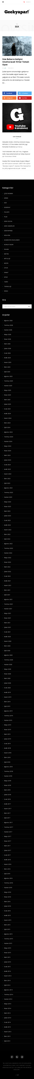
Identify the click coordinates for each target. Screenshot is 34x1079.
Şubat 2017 (7, 850)
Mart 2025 (7, 399)
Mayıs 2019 (7, 725)
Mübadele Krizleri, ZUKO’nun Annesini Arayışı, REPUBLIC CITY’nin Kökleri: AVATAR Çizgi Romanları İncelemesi (16, 144)
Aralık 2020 (7, 636)
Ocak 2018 (7, 799)
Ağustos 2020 (8, 655)
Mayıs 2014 (7, 1004)
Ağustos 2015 (8, 934)
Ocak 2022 (7, 576)
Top (17, 1075)
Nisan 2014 (7, 1008)
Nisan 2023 (7, 506)
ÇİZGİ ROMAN (8, 193)
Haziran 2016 (8, 887)
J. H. (5, 68)
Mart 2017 (7, 846)
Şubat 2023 (7, 516)
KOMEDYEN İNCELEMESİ (12, 240)
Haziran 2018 (8, 776)
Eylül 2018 (7, 762)
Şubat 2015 (7, 962)
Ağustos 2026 (8, 320)
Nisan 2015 (7, 952)
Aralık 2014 (7, 971)
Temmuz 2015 (8, 939)
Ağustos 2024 (8, 432)
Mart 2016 (7, 901)
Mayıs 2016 (7, 892)
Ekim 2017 (7, 813)
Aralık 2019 (7, 692)
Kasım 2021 (7, 585)
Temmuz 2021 (8, 604)
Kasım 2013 (7, 1032)
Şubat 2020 (7, 683)
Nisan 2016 (7, 897)
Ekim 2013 (7, 1036)
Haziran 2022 (8, 553)
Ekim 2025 (7, 367)
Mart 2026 (7, 344)
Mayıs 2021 (7, 613)
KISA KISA (7, 235)
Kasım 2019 (7, 697)
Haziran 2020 (8, 664)
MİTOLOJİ (7, 258)
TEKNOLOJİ (7, 286)
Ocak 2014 (7, 1022)
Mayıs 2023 (7, 502)
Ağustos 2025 (8, 376)
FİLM (5, 217)
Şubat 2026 (7, 348)
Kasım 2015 (7, 920)
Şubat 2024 (7, 460)
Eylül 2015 (7, 929)
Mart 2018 (7, 790)
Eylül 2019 (7, 706)
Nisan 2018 (7, 785)
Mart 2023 (7, 511)
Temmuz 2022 (8, 548)
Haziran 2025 (8, 385)
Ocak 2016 (7, 911)
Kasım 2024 (7, 418)
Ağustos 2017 (8, 822)
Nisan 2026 (7, 339)
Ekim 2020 (7, 646)
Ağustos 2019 (8, 711)
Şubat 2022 (7, 571)
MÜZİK (6, 263)
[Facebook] (12, 1057)
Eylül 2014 (7, 985)
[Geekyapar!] (17, 12)
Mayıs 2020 (7, 669)
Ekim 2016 (7, 869)
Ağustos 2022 (8, 544)
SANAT (6, 272)
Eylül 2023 (7, 483)
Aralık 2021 (7, 581)
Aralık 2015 (7, 915)
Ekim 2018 (7, 757)
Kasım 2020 (7, 641)
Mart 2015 (7, 957)
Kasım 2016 (7, 864)
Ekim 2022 (7, 534)
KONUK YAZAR (8, 244)
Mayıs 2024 (7, 446)
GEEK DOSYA (8, 221)
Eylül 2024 (7, 427)
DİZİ (5, 203)
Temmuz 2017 (8, 827)
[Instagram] (22, 1057)
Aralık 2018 (7, 748)
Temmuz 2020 (8, 660)
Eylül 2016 (7, 874)
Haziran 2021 (8, 609)
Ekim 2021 (7, 590)
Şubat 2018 (7, 794)
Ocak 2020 (7, 688)
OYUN (6, 268)
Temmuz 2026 (8, 325)
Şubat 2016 (7, 906)
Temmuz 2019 (8, 716)
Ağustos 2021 (8, 599)
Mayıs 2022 (7, 558)
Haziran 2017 (8, 832)
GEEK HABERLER (9, 226)
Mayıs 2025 (7, 390)
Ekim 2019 (7, 702)
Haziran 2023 (8, 497)
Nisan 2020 (7, 674)
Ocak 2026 (7, 353)
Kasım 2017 (7, 808)
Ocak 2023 (7, 520)
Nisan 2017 (7, 841)
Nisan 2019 (7, 729)
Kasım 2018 (7, 753)
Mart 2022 (7, 567)
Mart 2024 (7, 455)
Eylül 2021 (7, 595)
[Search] (24, 2)
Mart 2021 (7, 623)
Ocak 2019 (7, 743)
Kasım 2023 (7, 474)
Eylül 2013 (7, 1041)
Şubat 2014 (7, 1018)
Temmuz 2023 (8, 492)
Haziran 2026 (8, 330)
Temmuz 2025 (8, 381)
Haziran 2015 (8, 943)
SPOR (6, 277)
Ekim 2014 (7, 980)
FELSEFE (6, 212)
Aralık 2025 (7, 358)
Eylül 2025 (7, 372)
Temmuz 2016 (8, 883)
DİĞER (6, 198)
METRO (6, 254)
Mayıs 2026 (7, 334)
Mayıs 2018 (7, 781)
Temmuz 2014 (8, 994)
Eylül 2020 (7, 650)
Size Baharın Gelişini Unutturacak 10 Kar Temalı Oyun (15, 62)
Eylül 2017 (7, 818)
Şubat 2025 (7, 404)
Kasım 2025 (7, 362)
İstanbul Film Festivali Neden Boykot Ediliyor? (16, 161)
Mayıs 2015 (7, 948)
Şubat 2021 (7, 627)
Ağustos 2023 (8, 488)
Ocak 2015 (7, 966)
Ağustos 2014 (8, 990)
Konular (6, 249)
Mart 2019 (7, 734)
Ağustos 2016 (8, 878)
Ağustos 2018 (8, 767)
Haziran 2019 (8, 720)
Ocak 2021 (7, 632)
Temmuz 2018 (8, 771)
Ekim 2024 (7, 423)
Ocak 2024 (7, 465)
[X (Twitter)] (17, 1057)
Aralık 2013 (7, 1027)
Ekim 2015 (7, 925)
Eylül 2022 (7, 539)
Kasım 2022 (7, 530)
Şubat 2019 (7, 739)
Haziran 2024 (8, 441)
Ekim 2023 (7, 478)
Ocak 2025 (7, 409)
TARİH (6, 282)
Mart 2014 (7, 1013)
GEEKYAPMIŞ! (8, 231)
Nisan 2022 (7, 562)
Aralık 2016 (7, 860)
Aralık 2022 (7, 525)
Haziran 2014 (8, 999)
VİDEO (6, 291)
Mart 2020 (7, 678)
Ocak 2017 (7, 855)
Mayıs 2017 (7, 836)
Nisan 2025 (7, 395)
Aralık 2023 (7, 469)
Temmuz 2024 (8, 437)
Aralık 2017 (7, 804)
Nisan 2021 (7, 618)
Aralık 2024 (7, 413)
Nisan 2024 (7, 451)
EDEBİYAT (7, 207)
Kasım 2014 (7, 976)
